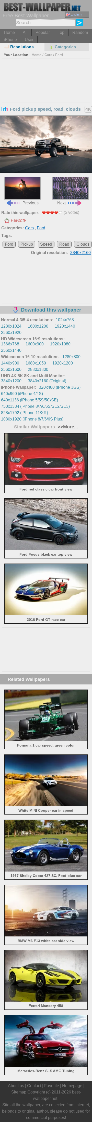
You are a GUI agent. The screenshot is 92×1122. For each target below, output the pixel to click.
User (29, 39)
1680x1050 (36, 363)
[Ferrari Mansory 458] (46, 1000)
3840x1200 (11, 381)
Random (80, 32)
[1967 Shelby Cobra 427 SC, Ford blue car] (46, 870)
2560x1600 (11, 369)
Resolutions (22, 47)
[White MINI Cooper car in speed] (46, 805)
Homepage (72, 1086)
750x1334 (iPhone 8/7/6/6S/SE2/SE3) (35, 406)
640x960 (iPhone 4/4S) (22, 393)
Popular (43, 32)
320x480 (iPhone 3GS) (59, 387)
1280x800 (71, 357)
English (76, 14)
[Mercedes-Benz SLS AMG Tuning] (46, 1065)
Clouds (82, 244)
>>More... (67, 426)
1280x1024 (11, 326)
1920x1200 (62, 363)
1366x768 (10, 344)
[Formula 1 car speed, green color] (46, 740)
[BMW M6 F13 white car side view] (46, 935)
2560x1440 (11, 350)
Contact (34, 1086)
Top (61, 32)
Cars (48, 55)
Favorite (18, 220)
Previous (30, 203)
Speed (46, 244)
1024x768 (65, 320)
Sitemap (18, 1092)
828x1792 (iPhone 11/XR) (24, 413)
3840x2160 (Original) (47, 381)
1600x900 (35, 344)
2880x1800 (38, 369)
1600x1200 (38, 326)
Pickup (26, 244)
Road (64, 244)
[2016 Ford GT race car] (46, 614)
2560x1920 (11, 332)
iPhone (10, 39)
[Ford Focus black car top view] (46, 549)
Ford (59, 55)
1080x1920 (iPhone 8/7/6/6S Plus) (32, 419)
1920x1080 (60, 344)
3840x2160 (80, 252)
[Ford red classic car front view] (46, 484)
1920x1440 (65, 326)
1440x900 (10, 363)
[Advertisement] (46, 97)
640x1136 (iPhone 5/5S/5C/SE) (29, 400)
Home (9, 32)
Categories (65, 47)
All (25, 32)
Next (61, 203)
